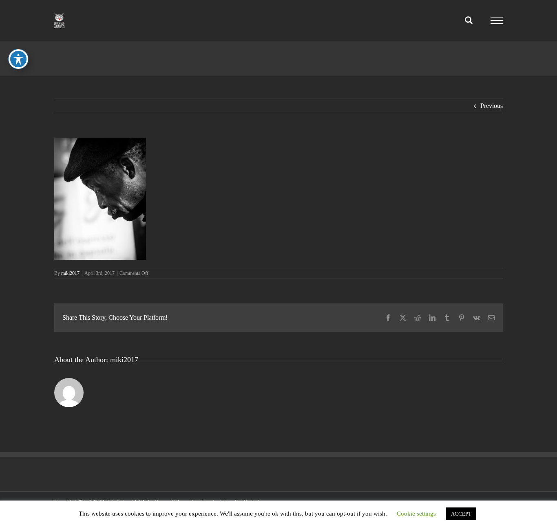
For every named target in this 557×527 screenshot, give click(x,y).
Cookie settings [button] (416, 513)
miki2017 (70, 273)
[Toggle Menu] (497, 20)
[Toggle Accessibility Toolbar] (18, 59)
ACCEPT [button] (461, 514)
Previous (491, 105)
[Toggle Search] (469, 20)
